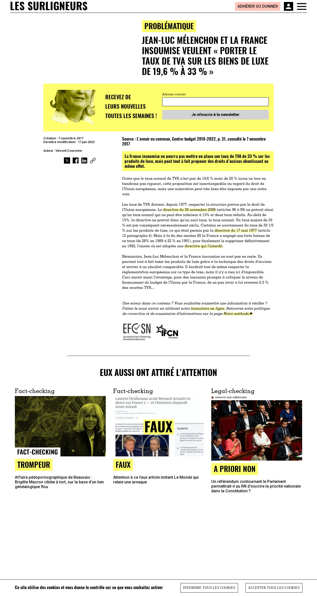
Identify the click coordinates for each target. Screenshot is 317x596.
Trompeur (33, 464)
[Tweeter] (67, 160)
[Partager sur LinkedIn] (84, 160)
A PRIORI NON (235, 468)
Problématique (169, 25)
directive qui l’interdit (203, 246)
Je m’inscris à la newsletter (215, 114)
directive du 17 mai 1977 (235, 231)
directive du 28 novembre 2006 (189, 210)
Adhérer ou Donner (258, 6)
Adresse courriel (174, 94)
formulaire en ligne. (208, 309)
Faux (123, 464)
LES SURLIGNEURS (49, 6)
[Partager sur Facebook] (75, 160)
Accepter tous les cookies (274, 588)
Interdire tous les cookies (209, 588)
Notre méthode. (236, 314)
